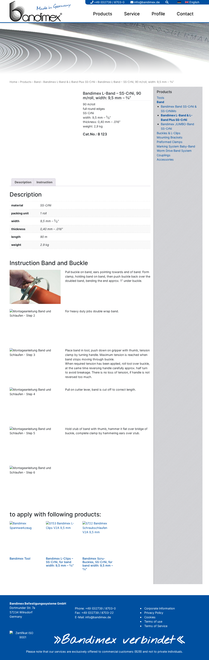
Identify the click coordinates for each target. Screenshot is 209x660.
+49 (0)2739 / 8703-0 (109, 2)
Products (102, 13)
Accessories (165, 159)
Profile (158, 13)
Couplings (163, 155)
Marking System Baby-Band (176, 146)
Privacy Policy (153, 612)
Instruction (44, 182)
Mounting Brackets (169, 137)
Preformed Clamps (169, 142)
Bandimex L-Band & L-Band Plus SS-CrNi (69, 81)
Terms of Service (155, 626)
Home (13, 81)
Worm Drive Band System (174, 150)
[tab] (22, 182)
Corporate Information (159, 608)
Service (132, 13)
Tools (160, 97)
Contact (185, 13)
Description (23, 182)
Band (37, 81)
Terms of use (153, 621)
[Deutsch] (179, 2)
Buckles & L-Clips (168, 133)
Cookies (150, 617)
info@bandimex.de (146, 2)
